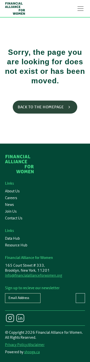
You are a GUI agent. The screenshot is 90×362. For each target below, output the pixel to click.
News (9, 204)
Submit (80, 298)
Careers (11, 197)
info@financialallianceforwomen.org (33, 275)
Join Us (10, 211)
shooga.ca (32, 351)
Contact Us (13, 218)
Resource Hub (16, 245)
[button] (80, 8)
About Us (12, 191)
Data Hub (12, 238)
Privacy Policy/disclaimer (24, 344)
